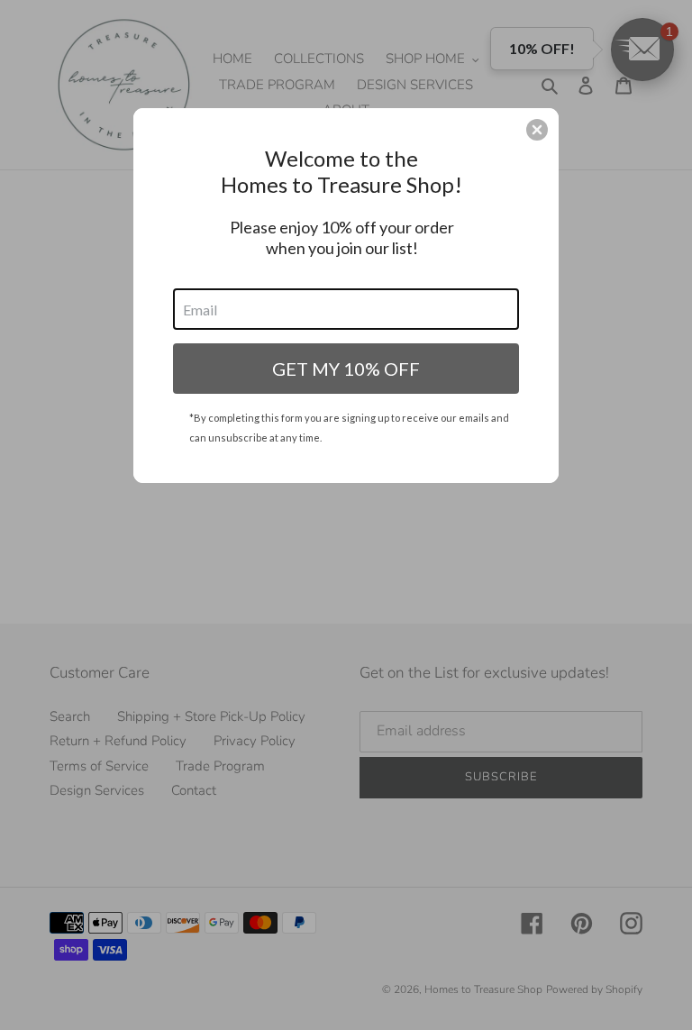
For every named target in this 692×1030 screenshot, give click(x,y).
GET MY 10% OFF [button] (346, 368)
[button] (537, 130)
